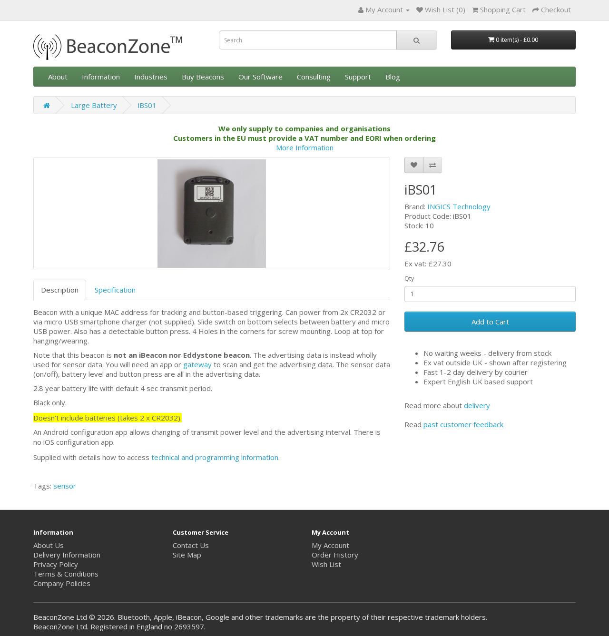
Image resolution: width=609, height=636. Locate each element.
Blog (392, 76)
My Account (330, 545)
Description (60, 289)
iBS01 (147, 105)
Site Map (187, 554)
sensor (64, 485)
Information (101, 76)
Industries (150, 76)
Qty (409, 278)
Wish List (326, 564)
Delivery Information (66, 554)
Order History (335, 554)
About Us (48, 545)
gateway (197, 364)
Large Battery (94, 105)
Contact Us (191, 545)
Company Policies (61, 583)
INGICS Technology (459, 206)
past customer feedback (463, 424)
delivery (477, 405)
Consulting (314, 76)
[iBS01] (211, 213)
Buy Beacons (203, 76)
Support (358, 76)
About (58, 76)
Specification (115, 289)
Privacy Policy (55, 564)
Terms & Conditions (65, 573)
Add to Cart (490, 321)
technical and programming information (214, 457)
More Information (305, 147)
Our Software (260, 76)
